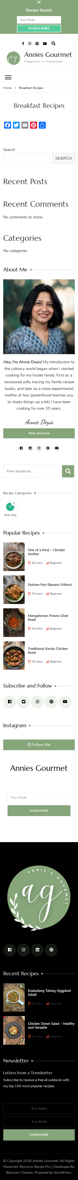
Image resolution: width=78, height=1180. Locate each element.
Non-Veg (10, 515)
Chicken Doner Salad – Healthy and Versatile (51, 1025)
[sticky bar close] (39, 2)
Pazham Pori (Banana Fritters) (50, 585)
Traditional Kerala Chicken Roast (48, 650)
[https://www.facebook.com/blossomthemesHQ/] (9, 702)
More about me (39, 433)
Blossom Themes (19, 1172)
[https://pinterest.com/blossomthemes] (51, 702)
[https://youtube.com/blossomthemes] (65, 702)
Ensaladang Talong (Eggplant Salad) (49, 993)
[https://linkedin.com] (37, 950)
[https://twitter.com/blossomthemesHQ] (23, 702)
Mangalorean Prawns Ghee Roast (48, 618)
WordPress (62, 1172)
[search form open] (53, 43)
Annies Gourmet (48, 55)
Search (9, 149)
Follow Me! (41, 744)
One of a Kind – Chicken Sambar (46, 552)
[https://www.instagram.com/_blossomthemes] (37, 702)
